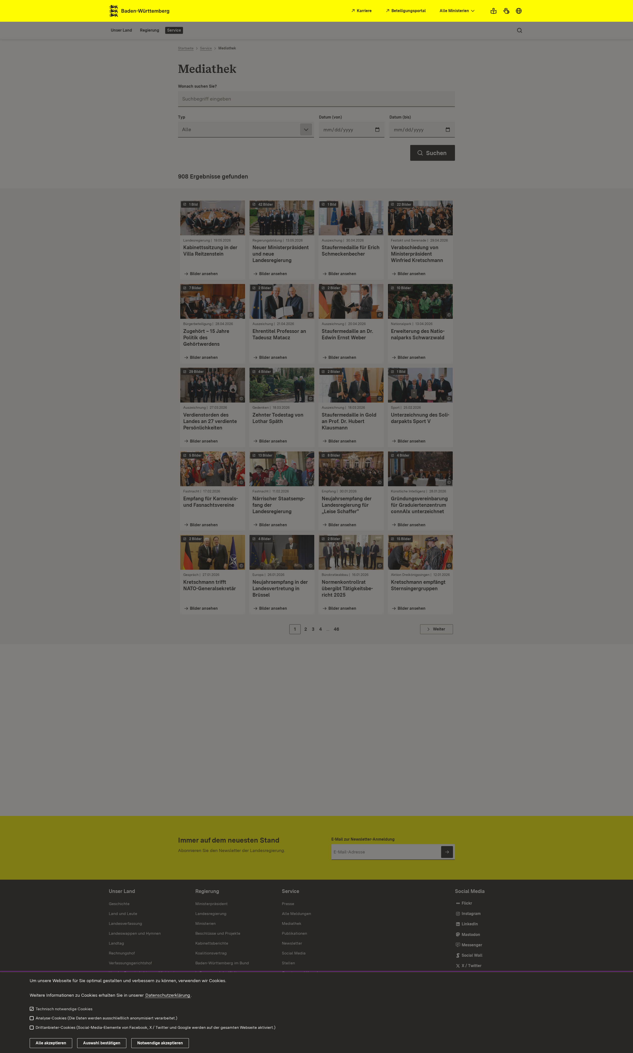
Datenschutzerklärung (167, 995)
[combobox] (458, 11)
